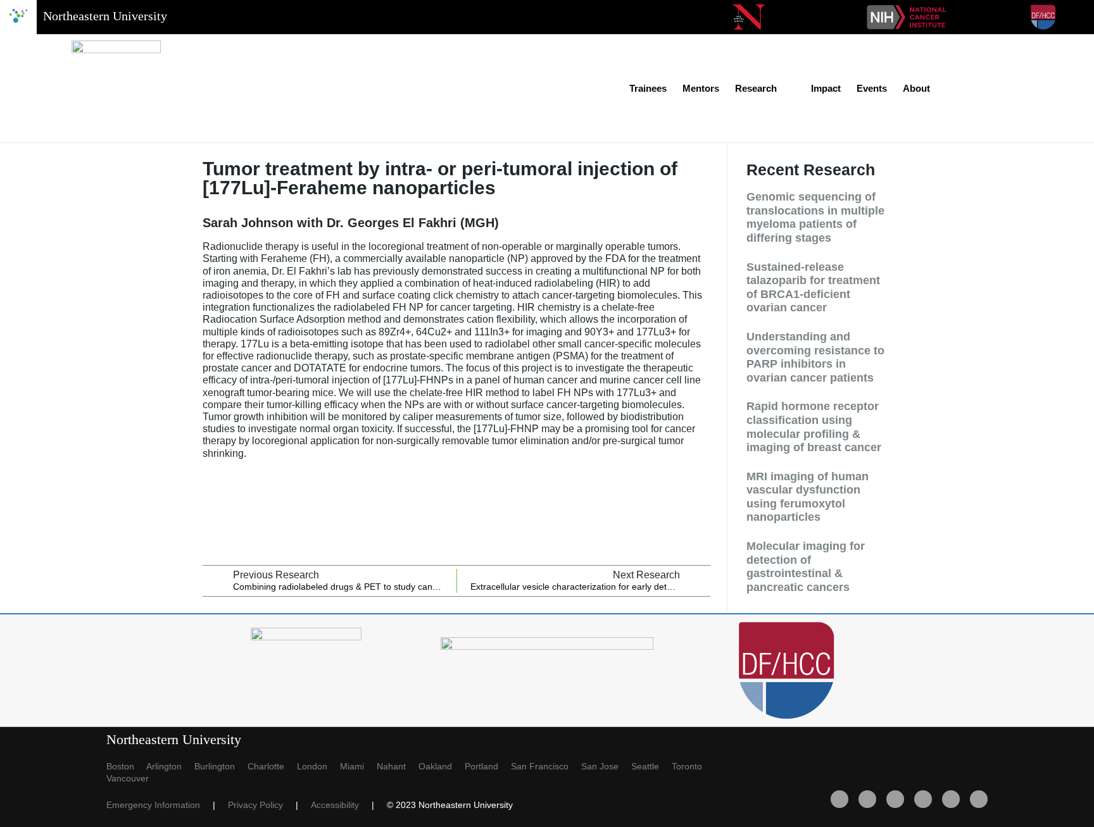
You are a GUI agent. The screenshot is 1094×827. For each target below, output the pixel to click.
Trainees (648, 88)
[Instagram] (951, 799)
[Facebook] (839, 799)
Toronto (692, 766)
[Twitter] (867, 799)
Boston (126, 766)
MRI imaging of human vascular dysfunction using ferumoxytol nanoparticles (807, 497)
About (916, 88)
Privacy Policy (262, 805)
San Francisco (546, 766)
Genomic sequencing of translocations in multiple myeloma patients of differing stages (815, 217)
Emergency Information (159, 805)
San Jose (606, 766)
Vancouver (127, 778)
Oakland (441, 766)
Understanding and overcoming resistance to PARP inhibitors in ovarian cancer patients (815, 357)
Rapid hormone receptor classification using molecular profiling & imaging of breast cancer (813, 427)
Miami (358, 766)
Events (872, 88)
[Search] (1004, 88)
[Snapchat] (979, 799)
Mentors (700, 88)
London (318, 766)
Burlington (221, 766)
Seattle (651, 766)
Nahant (397, 766)
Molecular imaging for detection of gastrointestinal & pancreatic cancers (805, 567)
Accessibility (341, 805)
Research (756, 88)
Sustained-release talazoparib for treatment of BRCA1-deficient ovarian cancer (813, 287)
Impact (826, 88)
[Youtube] (895, 799)
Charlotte (272, 766)
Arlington (170, 766)
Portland (488, 766)
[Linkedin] (923, 799)
